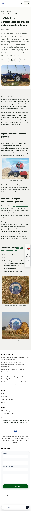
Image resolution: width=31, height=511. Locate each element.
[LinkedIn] (16, 60)
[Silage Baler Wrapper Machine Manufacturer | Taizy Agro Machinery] (2, 3)
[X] (12, 60)
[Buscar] (21, 3)
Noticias (8, 11)
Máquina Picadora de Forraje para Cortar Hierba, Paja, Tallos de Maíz (13, 378)
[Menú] (12, 3)
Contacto (4, 402)
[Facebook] (8, 60)
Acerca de (4, 396)
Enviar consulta (15, 486)
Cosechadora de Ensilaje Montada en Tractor (14, 385)
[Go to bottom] (27, 265)
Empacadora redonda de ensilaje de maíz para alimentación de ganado (15, 358)
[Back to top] (27, 245)
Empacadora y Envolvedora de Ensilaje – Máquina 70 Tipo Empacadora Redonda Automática (13, 372)
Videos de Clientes (7, 399)
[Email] (24, 60)
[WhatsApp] (20, 60)
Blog (2, 11)
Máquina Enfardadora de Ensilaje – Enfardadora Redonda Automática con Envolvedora (12, 365)
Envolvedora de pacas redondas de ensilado (14, 382)
